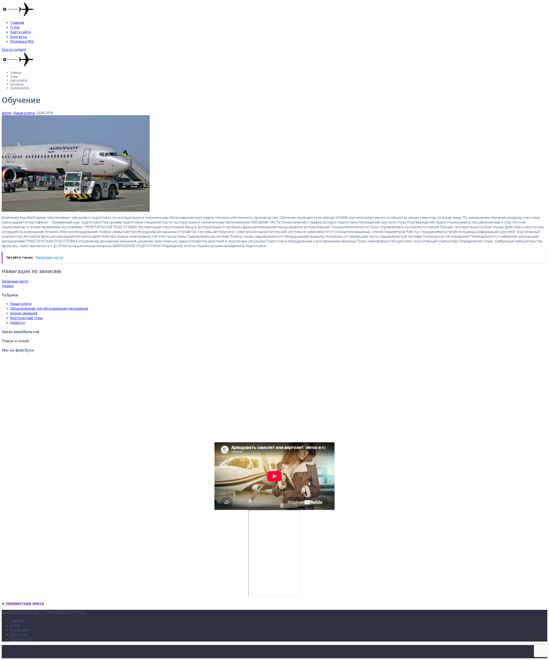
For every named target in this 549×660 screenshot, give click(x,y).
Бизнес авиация (23, 313)
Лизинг (8, 286)
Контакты (18, 36)
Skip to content (14, 49)
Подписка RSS (22, 41)
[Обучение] (76, 210)
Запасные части (15, 281)
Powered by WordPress (20, 612)
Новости (17, 322)
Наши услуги (24, 112)
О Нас (15, 27)
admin (7, 112)
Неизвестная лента (25, 603)
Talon (60, 612)
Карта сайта (20, 32)
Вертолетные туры (26, 318)
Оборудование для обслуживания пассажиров (49, 308)
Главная (17, 22)
